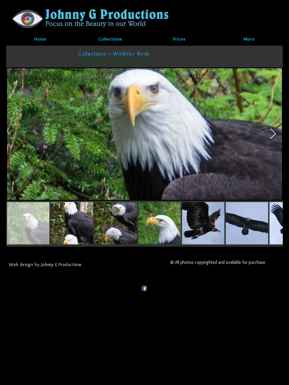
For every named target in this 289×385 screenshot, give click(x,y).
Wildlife (122, 54)
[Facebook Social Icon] (144, 288)
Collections (92, 54)
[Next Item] (273, 134)
